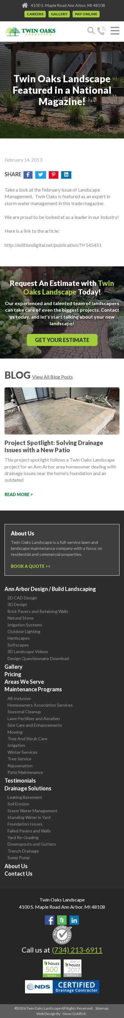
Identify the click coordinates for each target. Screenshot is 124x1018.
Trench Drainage (23, 850)
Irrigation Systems (25, 624)
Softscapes (18, 644)
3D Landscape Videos (28, 651)
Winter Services (23, 752)
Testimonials (20, 780)
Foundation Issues (25, 823)
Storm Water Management (32, 810)
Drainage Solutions (28, 788)
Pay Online (86, 14)
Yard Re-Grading (23, 837)
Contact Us (19, 873)
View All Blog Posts (52, 377)
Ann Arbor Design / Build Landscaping (50, 589)
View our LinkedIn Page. (74, 920)
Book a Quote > (29, 566)
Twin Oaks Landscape (62, 899)
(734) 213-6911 (77, 949)
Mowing (15, 732)
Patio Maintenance (25, 772)
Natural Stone (21, 617)
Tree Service (19, 758)
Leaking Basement (25, 797)
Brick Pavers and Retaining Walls (38, 611)
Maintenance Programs (33, 689)
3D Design (17, 604)
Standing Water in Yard (29, 817)
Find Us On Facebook (49, 920)
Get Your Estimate (62, 340)
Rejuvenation (20, 765)
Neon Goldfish (74, 1013)
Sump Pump (19, 857)
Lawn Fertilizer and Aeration (34, 718)
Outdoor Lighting (24, 631)
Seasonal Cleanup (24, 711)
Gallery (59, 14)
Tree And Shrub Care (27, 738)
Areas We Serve (24, 681)
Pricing (13, 674)
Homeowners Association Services (40, 704)
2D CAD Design (22, 597)
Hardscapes (19, 638)
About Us (16, 866)
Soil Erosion (18, 803)
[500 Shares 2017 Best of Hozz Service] (62, 968)
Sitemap (101, 1008)
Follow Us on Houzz (62, 920)
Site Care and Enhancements (35, 725)
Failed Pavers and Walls (29, 830)
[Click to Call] (101, 31)
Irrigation (16, 745)
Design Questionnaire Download (38, 658)
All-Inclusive (19, 698)
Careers (35, 14)
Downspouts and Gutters (32, 844)
